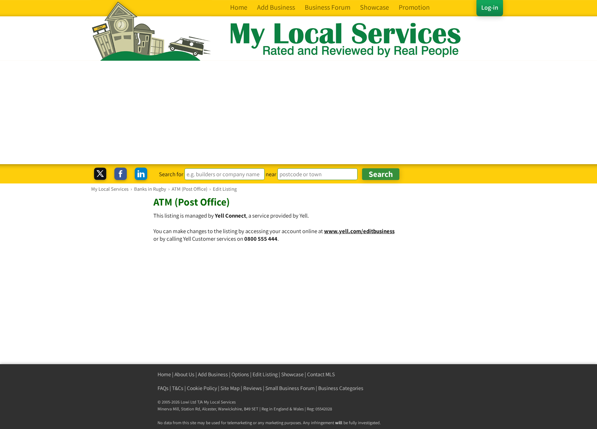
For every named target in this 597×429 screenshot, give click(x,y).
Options (240, 374)
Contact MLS (321, 374)
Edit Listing (265, 374)
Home (164, 374)
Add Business (213, 374)
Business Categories (340, 388)
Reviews (252, 388)
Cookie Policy (202, 388)
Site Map (230, 388)
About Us (184, 374)
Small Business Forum (290, 388)
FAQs (163, 388)
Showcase (292, 374)
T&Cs (177, 388)
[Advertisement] (298, 112)
